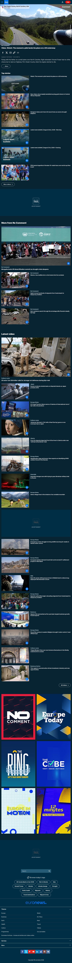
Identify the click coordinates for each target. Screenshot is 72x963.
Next (38, 920)
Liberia (32, 438)
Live (68, 2)
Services (3, 941)
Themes (3, 909)
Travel (39, 924)
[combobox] (36, 871)
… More (6, 66)
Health (3, 924)
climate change (42, 886)
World (38, 913)
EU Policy (39, 917)
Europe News (34, 402)
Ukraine (30, 886)
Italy (54, 882)
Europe (3, 913)
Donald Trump (19, 886)
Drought (54, 886)
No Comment (5, 267)
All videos (64, 685)
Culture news (5, 378)
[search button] (49, 871)
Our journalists (41, 931)
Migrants (37, 890)
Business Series (35, 666)
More (2, 945)
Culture (3, 928)
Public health (26, 890)
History (48, 890)
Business (33, 612)
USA (31, 576)
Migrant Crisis (44, 895)
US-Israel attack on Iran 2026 (25, 882)
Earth (2, 920)
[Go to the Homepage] (6, 2)
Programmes (5, 931)
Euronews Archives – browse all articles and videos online (17, 935)
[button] (8, 184)
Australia (33, 474)
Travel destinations (29, 895)
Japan (32, 384)
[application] (36, 24)
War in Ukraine (43, 882)
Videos (39, 928)
